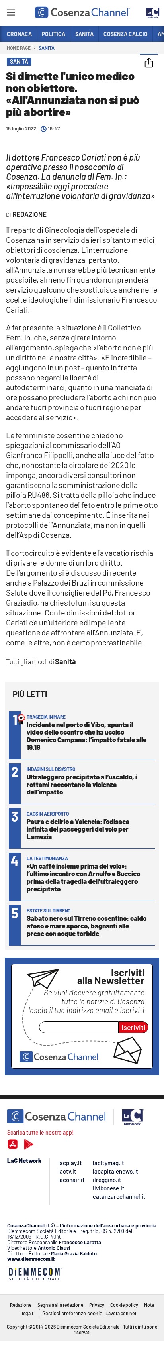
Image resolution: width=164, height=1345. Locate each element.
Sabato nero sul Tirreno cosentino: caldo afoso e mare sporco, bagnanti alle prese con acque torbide (86, 925)
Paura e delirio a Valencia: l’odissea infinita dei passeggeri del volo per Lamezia (78, 828)
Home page (19, 48)
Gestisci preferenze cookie (72, 1313)
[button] (149, 63)
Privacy (96, 1305)
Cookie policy (124, 1305)
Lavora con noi (120, 1313)
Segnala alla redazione (60, 1305)
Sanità (46, 48)
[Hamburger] (10, 13)
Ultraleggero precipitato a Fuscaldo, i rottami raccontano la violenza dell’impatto (82, 784)
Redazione (20, 1305)
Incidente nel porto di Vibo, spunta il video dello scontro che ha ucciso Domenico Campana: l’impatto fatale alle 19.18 (86, 735)
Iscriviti (133, 1027)
